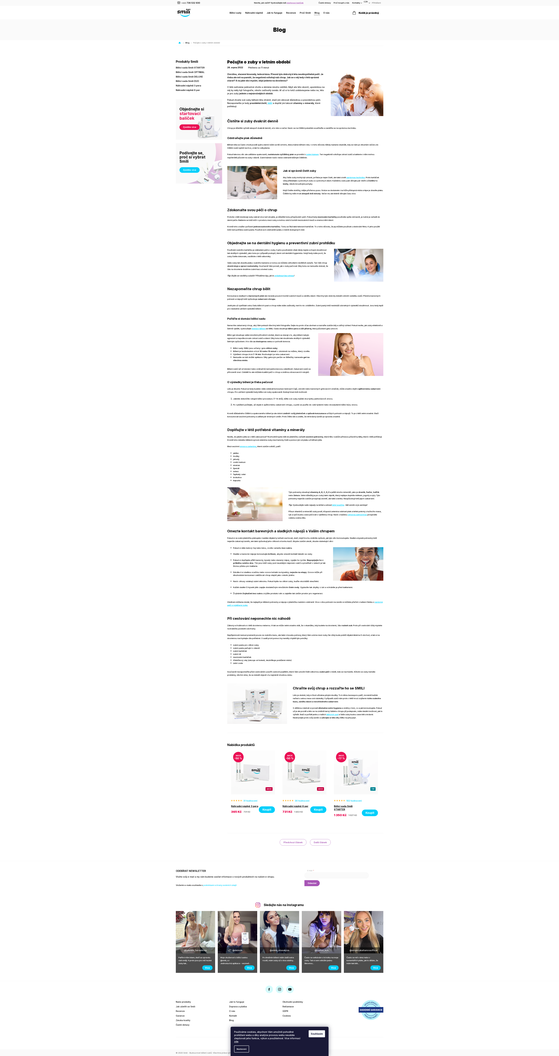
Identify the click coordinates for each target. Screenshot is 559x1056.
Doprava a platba (238, 1006)
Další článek (320, 842)
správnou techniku (355, 177)
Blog (231, 1020)
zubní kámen (312, 154)
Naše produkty (183, 1002)
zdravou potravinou (357, 514)
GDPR (285, 1011)
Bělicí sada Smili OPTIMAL (190, 72)
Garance (180, 1015)
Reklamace (288, 1006)
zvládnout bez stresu (284, 275)
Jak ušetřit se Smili (185, 1006)
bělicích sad (332, 714)
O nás (232, 1011)
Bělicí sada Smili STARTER (190, 67)
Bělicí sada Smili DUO (187, 81)
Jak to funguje (236, 1002)
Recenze (180, 1011)
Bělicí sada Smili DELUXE (189, 76)
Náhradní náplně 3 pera (188, 85)
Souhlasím (317, 1033)
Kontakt (233, 1015)
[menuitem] (235, 13)
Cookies (286, 1015)
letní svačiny (338, 505)
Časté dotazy (325, 3)
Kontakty (356, 3)
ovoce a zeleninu (248, 446)
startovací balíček (295, 3)
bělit (270, 103)
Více (207, 967)
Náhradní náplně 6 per (188, 90)
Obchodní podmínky (292, 1002)
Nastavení (242, 1049)
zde (236, 1041)
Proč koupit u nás (341, 3)
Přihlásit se (312, 883)
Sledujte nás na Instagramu (284, 905)
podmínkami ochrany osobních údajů (220, 885)
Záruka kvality (183, 1020)
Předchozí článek (293, 842)
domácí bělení (259, 328)
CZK (366, 1)
